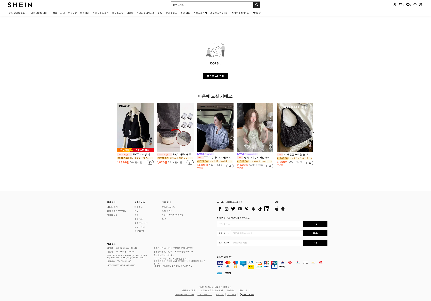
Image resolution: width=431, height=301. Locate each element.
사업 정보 (111, 243)
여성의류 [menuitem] (72, 12)
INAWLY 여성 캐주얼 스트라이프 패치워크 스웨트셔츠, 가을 (136, 154)
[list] (244, 208)
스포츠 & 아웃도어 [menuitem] (219, 12)
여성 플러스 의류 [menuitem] (100, 12)
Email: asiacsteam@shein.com (121, 265)
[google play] (283, 210)
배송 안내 (139, 207)
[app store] (276, 210)
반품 (137, 211)
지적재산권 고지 (204, 294)
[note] (135, 150)
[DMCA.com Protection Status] (228, 273)
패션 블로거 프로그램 (116, 211)
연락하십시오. (168, 207)
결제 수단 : (167, 211)
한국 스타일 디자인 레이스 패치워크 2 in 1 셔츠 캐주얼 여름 (255, 157)
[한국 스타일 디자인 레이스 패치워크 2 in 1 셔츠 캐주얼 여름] (255, 127)
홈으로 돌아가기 (215, 76)
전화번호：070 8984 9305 (119, 261)
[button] (415, 5)
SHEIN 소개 (112, 207)
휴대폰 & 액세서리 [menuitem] (240, 12)
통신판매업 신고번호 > (164, 255)
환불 (137, 215)
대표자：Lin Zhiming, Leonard (121, 252)
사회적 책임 (112, 215)
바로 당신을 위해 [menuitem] (39, 12)
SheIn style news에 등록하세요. (233, 218)
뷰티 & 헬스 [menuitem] (171, 12)
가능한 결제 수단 (224, 257)
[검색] (256, 5)
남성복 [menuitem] (130, 12)
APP (276, 202)
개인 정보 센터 (188, 290)
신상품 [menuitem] (54, 12)
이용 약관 (243, 290)
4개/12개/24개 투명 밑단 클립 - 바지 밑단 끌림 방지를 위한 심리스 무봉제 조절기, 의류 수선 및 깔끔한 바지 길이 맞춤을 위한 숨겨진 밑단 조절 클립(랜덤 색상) (175, 154)
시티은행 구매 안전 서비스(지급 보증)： (171, 259)
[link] (401, 5)
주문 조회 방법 (141, 223)
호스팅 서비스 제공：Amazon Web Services (173, 248)
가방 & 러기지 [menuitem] (200, 12)
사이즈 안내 (140, 227)
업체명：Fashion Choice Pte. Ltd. (122, 248)
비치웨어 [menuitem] (84, 12)
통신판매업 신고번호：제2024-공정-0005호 (173, 251)
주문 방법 (139, 219)
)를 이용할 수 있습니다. (181, 266)
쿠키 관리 (231, 290)
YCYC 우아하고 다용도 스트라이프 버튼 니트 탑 (216, 157)
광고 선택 (231, 294)
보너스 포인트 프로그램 (172, 215)
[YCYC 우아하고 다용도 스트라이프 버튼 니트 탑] (215, 127)
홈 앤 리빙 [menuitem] (185, 12)
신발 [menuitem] (160, 12)
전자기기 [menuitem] (257, 12)
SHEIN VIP (139, 231)
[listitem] (135, 136)
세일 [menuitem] (62, 12)
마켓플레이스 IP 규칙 (184, 294)
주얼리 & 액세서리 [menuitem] (146, 12)
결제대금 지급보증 (162, 266)
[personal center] (395, 5)
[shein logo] (20, 4)
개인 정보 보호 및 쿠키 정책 (210, 290)
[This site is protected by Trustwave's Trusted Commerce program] (219, 273)
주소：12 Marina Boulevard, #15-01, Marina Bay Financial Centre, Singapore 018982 (127, 256)
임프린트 (220, 294)
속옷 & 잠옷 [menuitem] (117, 12)
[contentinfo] (272, 265)
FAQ (164, 219)
